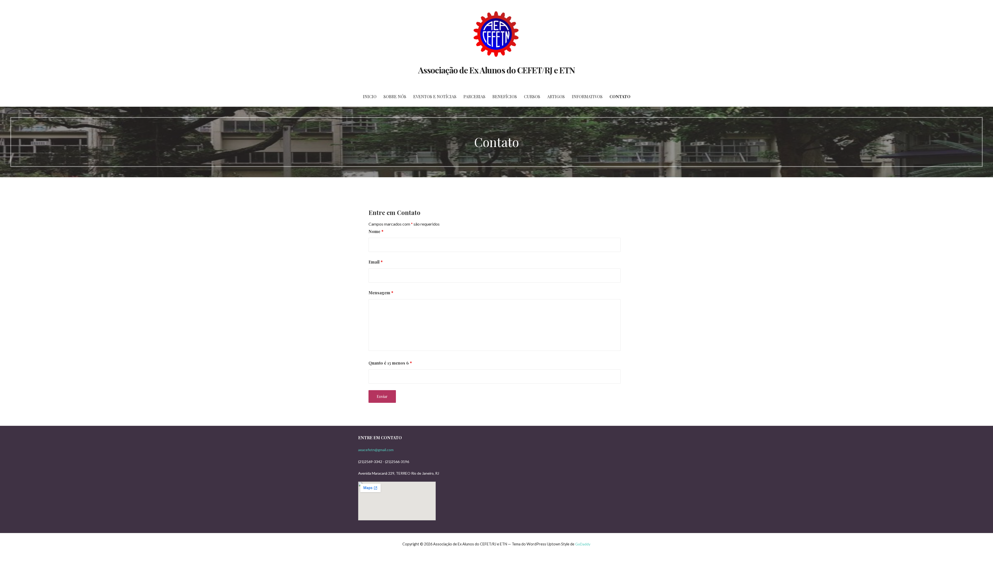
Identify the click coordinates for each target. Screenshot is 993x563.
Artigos (556, 96)
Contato (620, 96)
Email (375, 262)
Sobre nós (394, 96)
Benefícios (504, 96)
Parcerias (474, 96)
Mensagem (380, 292)
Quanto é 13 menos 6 (390, 363)
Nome (375, 231)
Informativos (587, 96)
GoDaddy (582, 544)
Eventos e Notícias (434, 96)
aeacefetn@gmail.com (376, 450)
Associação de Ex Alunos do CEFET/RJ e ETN (496, 69)
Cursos (532, 96)
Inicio (370, 96)
